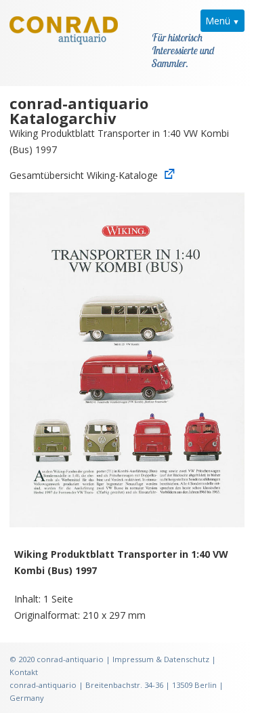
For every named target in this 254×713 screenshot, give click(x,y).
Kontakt (23, 672)
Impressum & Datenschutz (160, 659)
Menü (217, 20)
